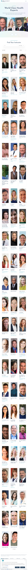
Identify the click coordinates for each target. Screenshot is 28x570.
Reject (17, 567)
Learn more (6, 565)
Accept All (22, 567)
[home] (5, 1)
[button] (12, 35)
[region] (13, 564)
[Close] (25, 560)
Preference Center (5, 567)
